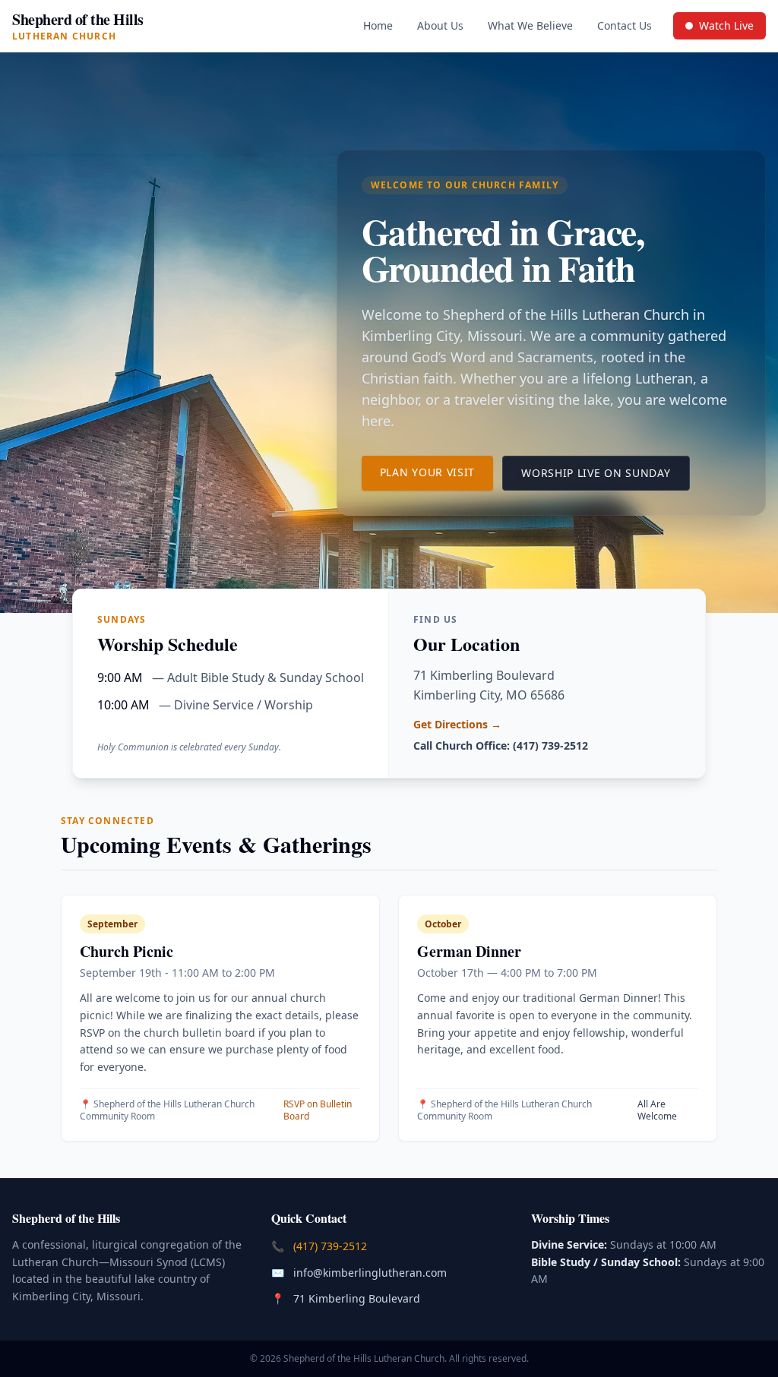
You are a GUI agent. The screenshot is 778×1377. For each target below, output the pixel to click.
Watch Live (725, 28)
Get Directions (457, 724)
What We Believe (530, 25)
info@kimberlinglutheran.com (371, 1272)
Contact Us (624, 25)
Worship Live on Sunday (605, 472)
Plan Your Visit (437, 471)
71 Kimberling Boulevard (358, 1298)
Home (378, 25)
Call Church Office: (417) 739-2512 (500, 745)
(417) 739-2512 (331, 1245)
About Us (440, 25)
